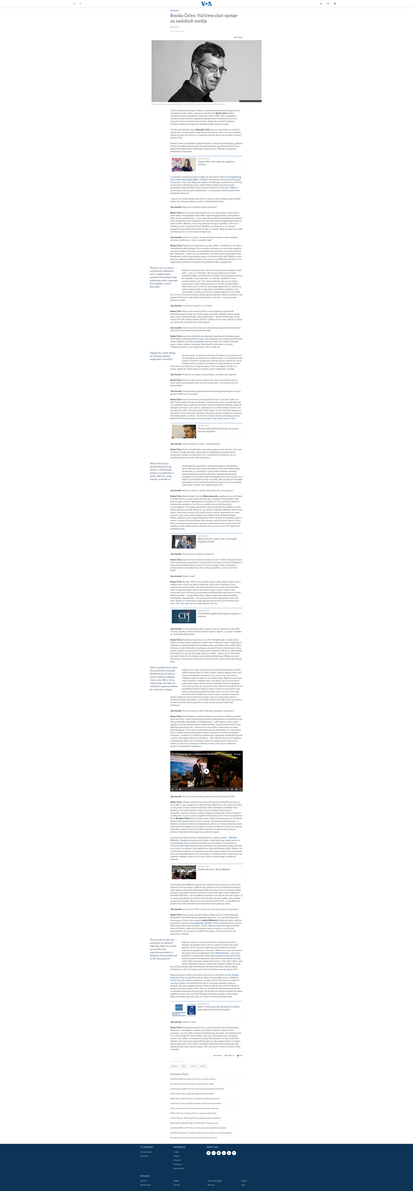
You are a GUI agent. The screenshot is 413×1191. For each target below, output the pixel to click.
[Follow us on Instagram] (224, 1153)
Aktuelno (174, 11)
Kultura (244, 1181)
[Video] (321, 3)
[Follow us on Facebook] (208, 1153)
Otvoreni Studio (146, 1152)
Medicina (211, 1185)
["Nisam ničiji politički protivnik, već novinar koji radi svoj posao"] (184, 431)
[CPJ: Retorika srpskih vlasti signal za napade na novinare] (184, 616)
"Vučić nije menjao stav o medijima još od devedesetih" (195, 754)
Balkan (176, 1181)
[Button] (238, 37)
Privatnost (177, 1160)
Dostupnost (177, 1164)
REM (232, 188)
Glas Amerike (179, 757)
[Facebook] (334, 3)
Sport (243, 1185)
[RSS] (229, 1153)
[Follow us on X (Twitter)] (214, 1153)
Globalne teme (145, 1185)
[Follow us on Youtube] (219, 1153)
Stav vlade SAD (178, 1168)
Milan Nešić (174, 27)
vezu (206, 336)
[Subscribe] (234, 1153)
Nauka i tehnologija (214, 1181)
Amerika (143, 1181)
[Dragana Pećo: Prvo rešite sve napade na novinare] (184, 164)
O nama (176, 1152)
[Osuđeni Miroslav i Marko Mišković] (184, 872)
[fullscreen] (240, 789)
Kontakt (176, 1156)
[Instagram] (328, 3)
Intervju (177, 1185)
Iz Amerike (144, 1156)
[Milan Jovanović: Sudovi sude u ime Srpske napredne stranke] (184, 542)
